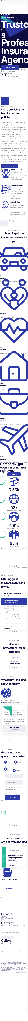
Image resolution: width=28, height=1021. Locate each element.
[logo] (10, 904)
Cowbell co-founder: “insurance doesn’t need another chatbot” (15, 858)
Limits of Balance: (10, 789)
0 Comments (12, 852)
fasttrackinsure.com (16, 850)
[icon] (2, 937)
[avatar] (14, 658)
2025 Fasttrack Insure (9, 972)
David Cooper (14, 663)
